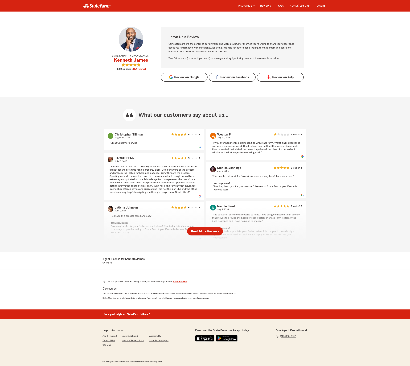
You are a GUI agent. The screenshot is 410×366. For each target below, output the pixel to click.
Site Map (106, 345)
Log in (321, 5)
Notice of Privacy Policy (133, 340)
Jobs (280, 5)
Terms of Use (108, 340)
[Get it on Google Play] (227, 338)
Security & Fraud (130, 336)
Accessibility (155, 336)
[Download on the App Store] (204, 338)
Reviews (265, 5)
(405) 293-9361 (301, 5)
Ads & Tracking (109, 336)
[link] (97, 6)
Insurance (245, 5)
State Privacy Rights (158, 340)
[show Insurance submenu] (253, 5)
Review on (186, 77)
